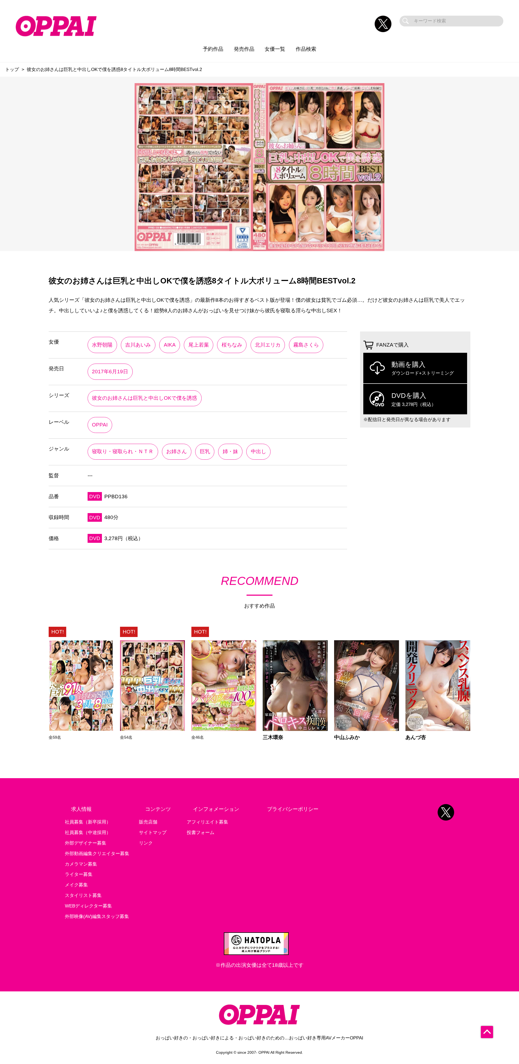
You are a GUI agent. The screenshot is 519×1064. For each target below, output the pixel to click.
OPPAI (100, 425)
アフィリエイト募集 (207, 822)
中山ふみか (347, 737)
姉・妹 (230, 451)
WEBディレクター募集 (88, 906)
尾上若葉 (198, 345)
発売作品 (244, 49)
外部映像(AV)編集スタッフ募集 (97, 916)
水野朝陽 (102, 345)
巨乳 (205, 451)
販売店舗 (148, 822)
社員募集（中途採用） (88, 832)
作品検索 (306, 49)
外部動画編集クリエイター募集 (97, 853)
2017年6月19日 (110, 371)
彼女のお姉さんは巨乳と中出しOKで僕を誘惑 (144, 398)
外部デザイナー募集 (85, 843)
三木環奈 (273, 737)
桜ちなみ (232, 345)
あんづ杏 (415, 737)
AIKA (170, 345)
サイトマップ (153, 832)
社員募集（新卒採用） (88, 822)
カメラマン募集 (81, 864)
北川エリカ (268, 345)
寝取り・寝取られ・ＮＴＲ (123, 451)
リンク (146, 843)
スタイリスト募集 (83, 895)
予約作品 (213, 49)
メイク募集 (76, 884)
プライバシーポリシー (292, 809)
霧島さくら (306, 345)
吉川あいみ (138, 345)
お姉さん (176, 451)
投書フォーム (200, 832)
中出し (258, 451)
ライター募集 (78, 874)
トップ (12, 69)
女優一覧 (275, 49)
